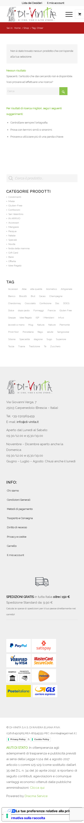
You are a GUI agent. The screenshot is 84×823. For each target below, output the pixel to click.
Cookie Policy (41, 739)
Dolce (11, 310)
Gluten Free (66, 310)
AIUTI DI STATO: (17, 748)
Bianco (11, 296)
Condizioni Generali (18, 499)
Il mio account (55, 2)
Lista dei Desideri (32, 2)
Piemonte (65, 325)
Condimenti (14, 197)
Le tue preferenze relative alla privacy (46, 811)
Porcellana (28, 332)
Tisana (21, 346)
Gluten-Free (15, 205)
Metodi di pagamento (20, 508)
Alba (24, 289)
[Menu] (67, 14)
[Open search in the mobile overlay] (54, 14)
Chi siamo (13, 490)
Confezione (45, 303)
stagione (38, 339)
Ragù (40, 332)
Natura (40, 325)
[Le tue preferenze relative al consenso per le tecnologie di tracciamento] (7, 816)
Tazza (11, 346)
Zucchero (55, 346)
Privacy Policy (17, 739)
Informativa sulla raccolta (25, 818)
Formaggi (38, 310)
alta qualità (36, 289)
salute (50, 332)
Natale (11, 235)
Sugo (49, 339)
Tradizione (34, 346)
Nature (52, 325)
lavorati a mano (16, 325)
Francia (52, 310)
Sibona (11, 339)
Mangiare (13, 227)
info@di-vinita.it (28, 422)
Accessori (13, 222)
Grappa (12, 317)
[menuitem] (32, 3)
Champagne (55, 296)
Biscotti (23, 296)
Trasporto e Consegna (20, 518)
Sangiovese (63, 332)
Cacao (42, 296)
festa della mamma (19, 248)
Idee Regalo (14, 265)
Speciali (12, 239)
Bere (11, 257)
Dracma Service (36, 796)
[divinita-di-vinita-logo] (34, 14)
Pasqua (12, 231)
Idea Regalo (26, 317)
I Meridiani (48, 317)
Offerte (12, 261)
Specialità (24, 339)
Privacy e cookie (16, 536)
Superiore (61, 339)
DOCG (66, 303)
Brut (33, 296)
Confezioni (14, 209)
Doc (57, 303)
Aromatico (51, 289)
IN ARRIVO (14, 218)
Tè (45, 346)
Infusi (61, 317)
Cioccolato (30, 303)
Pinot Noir (13, 332)
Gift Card (13, 252)
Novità (11, 244)
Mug (30, 325)
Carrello (12, 545)
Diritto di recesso (17, 527)
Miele (11, 201)
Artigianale (66, 289)
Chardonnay (14, 303)
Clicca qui (37, 788)
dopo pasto (24, 310)
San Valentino (15, 214)
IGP (37, 317)
